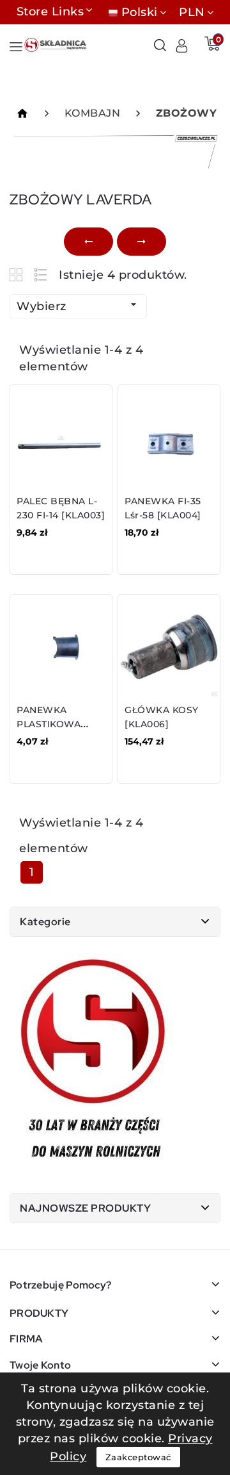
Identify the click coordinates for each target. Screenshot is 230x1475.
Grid (18, 275)
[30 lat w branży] (94, 1062)
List (41, 275)
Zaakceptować (138, 1457)
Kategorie (45, 921)
